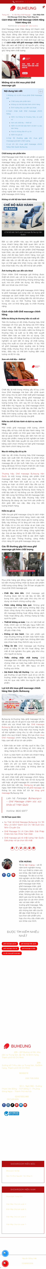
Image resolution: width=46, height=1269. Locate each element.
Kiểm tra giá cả (16, 135)
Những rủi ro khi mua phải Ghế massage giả (24, 96)
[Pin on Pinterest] (29, 848)
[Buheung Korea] (17, 1046)
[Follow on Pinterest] (13, 875)
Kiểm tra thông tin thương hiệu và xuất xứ (26, 118)
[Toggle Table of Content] (39, 91)
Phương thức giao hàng (34, 1244)
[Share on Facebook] (17, 848)
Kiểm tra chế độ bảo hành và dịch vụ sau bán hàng (26, 127)
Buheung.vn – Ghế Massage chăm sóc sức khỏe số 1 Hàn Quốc (23, 801)
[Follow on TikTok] (30, 2)
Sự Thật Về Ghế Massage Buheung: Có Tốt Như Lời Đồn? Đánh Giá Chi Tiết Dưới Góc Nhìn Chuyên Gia (24, 825)
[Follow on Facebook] (25, 2)
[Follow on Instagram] (27, 2)
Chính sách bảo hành (11, 1240)
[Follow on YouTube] (32, 2)
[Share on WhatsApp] (12, 848)
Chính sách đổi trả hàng (34, 1248)
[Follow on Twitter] (9, 875)
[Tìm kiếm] (40, 7)
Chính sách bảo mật (34, 1240)
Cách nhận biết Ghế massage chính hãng (24, 112)
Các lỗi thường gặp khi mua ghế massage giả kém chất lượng (24, 139)
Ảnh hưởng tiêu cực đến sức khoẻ (23, 108)
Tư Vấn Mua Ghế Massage (21, 15)
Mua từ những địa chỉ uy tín (21, 131)
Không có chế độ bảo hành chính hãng (25, 104)
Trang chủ (5, 15)
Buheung (28, 785)
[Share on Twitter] (21, 848)
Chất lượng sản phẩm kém (21, 101)
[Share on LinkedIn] (34, 848)
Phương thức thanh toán (11, 1248)
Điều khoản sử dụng (11, 1244)
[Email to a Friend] (25, 848)
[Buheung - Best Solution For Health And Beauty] (23, 8)
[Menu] (3, 8)
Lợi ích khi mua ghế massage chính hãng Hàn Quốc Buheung (24, 145)
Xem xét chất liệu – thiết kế (21, 123)
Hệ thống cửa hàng (23, 1252)
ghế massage (35, 788)
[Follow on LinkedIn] (21, 1105)
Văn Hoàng (33, 26)
